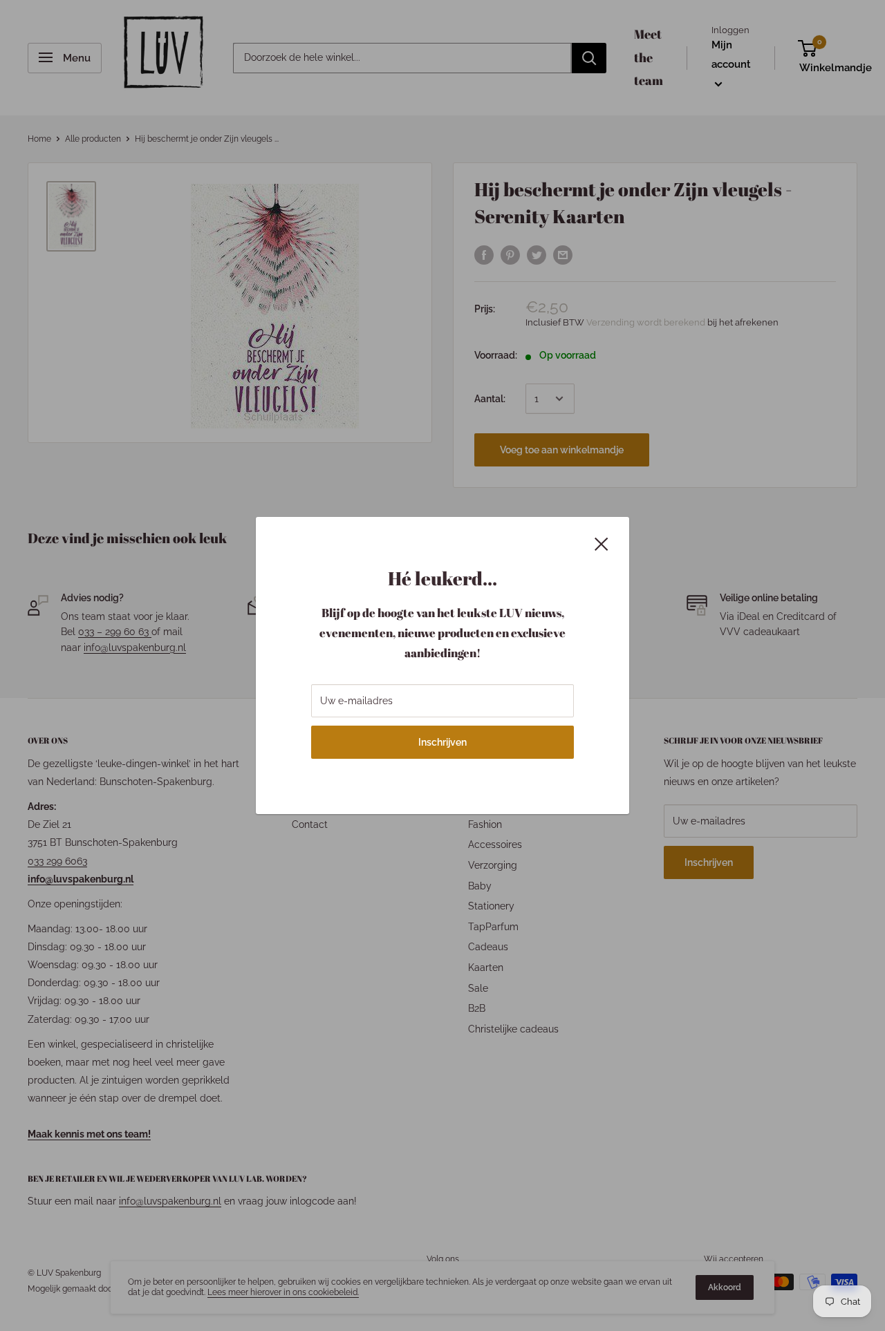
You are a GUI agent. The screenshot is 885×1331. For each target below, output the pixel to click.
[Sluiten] (601, 542)
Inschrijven (442, 742)
